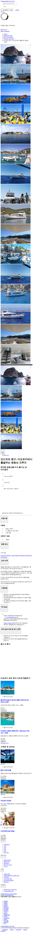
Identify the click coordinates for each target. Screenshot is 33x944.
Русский (6, 920)
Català (5, 902)
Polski (5, 919)
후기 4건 (6, 455)
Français (6, 910)
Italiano (6, 913)
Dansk (5, 905)
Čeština (6, 904)
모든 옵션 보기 (5, 743)
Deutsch (6, 906)
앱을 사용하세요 (5, 31)
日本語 (5, 916)
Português (6, 918)
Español (6, 909)
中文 (5, 923)
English (6, 901)
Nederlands (7, 915)
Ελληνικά (6, 908)
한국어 (5, 912)
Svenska (6, 922)
